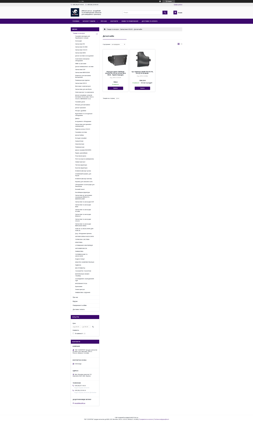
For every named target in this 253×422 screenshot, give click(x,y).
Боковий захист (80, 189)
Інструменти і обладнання (83, 121)
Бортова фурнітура (81, 168)
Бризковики (78, 286)
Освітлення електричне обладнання (82, 59)
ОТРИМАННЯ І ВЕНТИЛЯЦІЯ (84, 245)
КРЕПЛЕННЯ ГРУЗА (81, 283)
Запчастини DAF (80, 69)
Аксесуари (78, 41)
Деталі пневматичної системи (84, 66)
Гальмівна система (81, 132)
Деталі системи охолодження (84, 56)
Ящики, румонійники (81, 153)
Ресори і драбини (80, 110)
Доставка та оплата (149, 21)
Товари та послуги (113, 29)
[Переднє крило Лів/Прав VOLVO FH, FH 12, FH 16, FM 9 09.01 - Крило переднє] (115, 59)
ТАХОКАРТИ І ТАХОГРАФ (83, 271)
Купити (115, 88)
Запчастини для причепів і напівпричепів (83, 125)
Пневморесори (79, 147)
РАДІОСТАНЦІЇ (80, 259)
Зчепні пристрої (80, 289)
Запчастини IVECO (81, 83)
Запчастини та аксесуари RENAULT (83, 215)
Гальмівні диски (80, 102)
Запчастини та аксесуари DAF (84, 202)
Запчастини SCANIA (81, 47)
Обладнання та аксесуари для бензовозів (84, 185)
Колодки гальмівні (80, 138)
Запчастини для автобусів (83, 89)
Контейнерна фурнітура (82, 192)
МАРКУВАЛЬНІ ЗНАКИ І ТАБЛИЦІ (82, 274)
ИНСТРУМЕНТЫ (80, 268)
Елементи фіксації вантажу (83, 178)
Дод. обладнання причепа (83, 233)
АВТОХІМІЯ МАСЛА (81, 248)
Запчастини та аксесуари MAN (83, 205)
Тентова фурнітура (81, 165)
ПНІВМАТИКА (79, 251)
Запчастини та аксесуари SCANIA (83, 210)
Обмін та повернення (129, 21)
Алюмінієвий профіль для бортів (83, 174)
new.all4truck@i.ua (80, 403)
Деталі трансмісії (80, 107)
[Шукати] (164, 12)
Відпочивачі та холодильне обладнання (83, 114)
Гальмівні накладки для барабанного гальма (82, 37)
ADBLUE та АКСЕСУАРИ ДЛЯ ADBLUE (84, 229)
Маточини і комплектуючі (83, 86)
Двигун (77, 118)
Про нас (104, 21)
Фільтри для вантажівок (82, 104)
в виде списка (181, 44)
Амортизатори (79, 144)
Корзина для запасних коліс (84, 181)
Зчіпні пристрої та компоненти (84, 92)
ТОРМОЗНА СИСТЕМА (82, 239)
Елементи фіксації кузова (83, 171)
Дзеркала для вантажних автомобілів (83, 76)
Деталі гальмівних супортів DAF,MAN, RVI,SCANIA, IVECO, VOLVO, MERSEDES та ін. (84, 96)
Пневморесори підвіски (82, 80)
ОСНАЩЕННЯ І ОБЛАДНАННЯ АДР (84, 279)
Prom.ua (136, 417)
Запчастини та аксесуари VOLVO (83, 220)
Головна (76, 21)
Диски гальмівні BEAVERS (83, 150)
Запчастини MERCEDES (82, 72)
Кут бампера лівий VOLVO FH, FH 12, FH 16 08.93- (142, 72)
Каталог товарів (89, 21)
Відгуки (75, 301)
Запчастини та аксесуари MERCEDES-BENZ (83, 224)
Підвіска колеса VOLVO (82, 129)
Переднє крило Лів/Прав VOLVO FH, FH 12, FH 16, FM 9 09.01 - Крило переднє (115, 73)
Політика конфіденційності (161, 419)
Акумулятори (79, 141)
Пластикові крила (80, 156)
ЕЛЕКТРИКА (78, 242)
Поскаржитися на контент (146, 419)
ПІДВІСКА (78, 265)
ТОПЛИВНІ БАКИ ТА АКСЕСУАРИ (81, 255)
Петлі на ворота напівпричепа (84, 159)
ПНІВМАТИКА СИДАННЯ (82, 292)
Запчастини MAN (80, 53)
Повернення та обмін (80, 305)
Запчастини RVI (80, 44)
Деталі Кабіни (79, 135)
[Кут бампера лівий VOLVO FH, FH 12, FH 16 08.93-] (142, 59)
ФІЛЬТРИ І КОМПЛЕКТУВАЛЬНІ (84, 262)
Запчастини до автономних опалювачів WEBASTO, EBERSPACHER (83, 197)
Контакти (114, 21)
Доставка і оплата (78, 309)
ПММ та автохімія (80, 63)
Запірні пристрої (80, 162)
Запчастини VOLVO (126, 29)
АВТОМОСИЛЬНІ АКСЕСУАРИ (84, 236)
